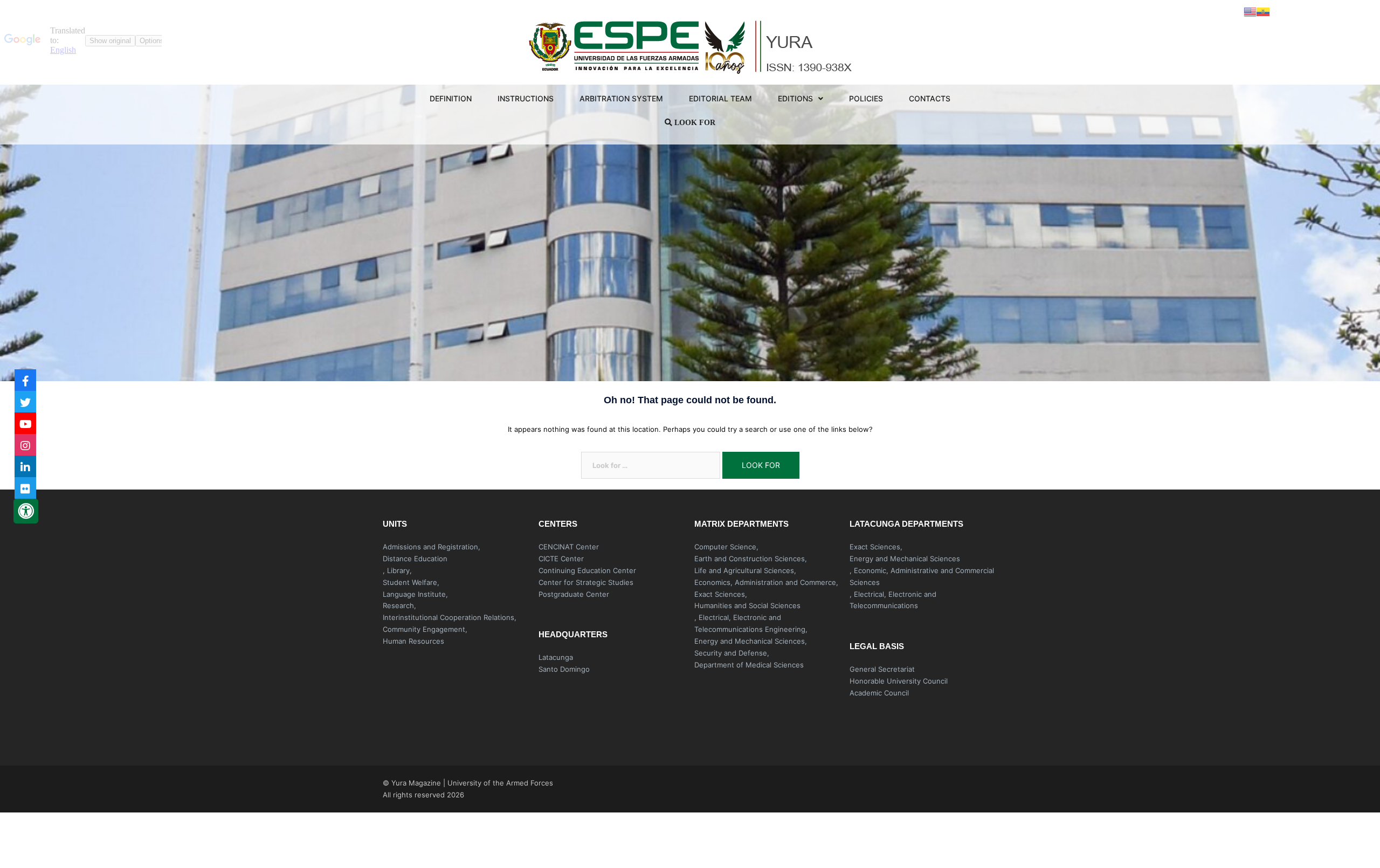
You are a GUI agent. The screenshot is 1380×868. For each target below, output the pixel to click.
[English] (1250, 11)
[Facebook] (25, 380)
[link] (726, 546)
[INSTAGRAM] (25, 445)
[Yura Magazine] (690, 45)
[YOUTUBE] (25, 423)
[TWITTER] (25, 401)
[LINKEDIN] (25, 466)
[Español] (1263, 11)
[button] (923, 719)
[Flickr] (25, 488)
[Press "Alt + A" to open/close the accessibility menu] (25, 511)
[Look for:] (650, 465)
